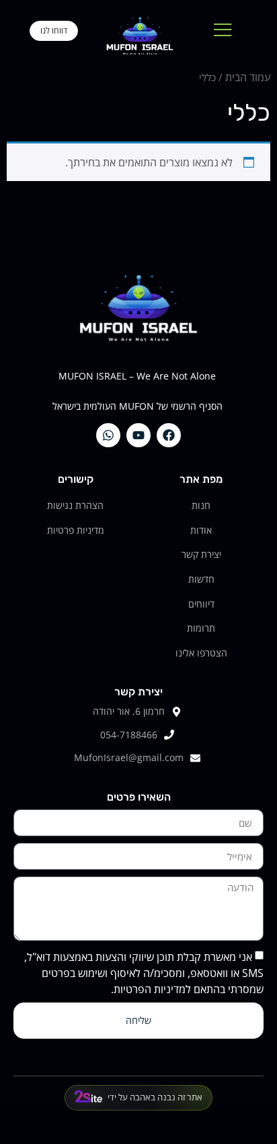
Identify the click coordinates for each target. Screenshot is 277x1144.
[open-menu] (223, 30)
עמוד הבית (247, 77)
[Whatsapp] (108, 435)
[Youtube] (138, 435)
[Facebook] (169, 435)
